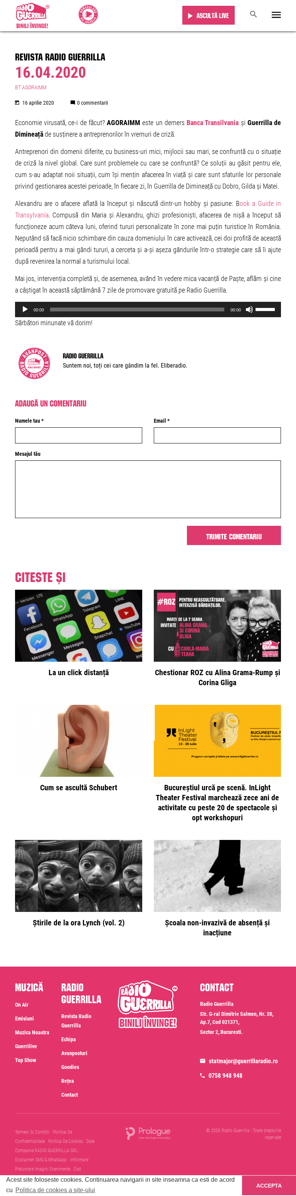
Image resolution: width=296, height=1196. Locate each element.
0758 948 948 (225, 1075)
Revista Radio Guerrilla (60, 55)
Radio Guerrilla (83, 355)
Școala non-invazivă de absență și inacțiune (217, 927)
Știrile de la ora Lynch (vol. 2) (78, 922)
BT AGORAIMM (30, 87)
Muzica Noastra (32, 1032)
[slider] (266, 309)
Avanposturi (74, 1053)
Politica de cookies (65, 1141)
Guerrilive (26, 1046)
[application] (148, 309)
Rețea (67, 1081)
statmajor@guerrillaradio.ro (243, 1061)
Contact (69, 1095)
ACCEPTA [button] (269, 1186)
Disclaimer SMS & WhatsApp (41, 1160)
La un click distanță (79, 672)
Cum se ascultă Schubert (78, 787)
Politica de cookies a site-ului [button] (55, 1190)
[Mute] (249, 309)
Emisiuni (24, 1018)
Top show (25, 1060)
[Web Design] (148, 1133)
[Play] (25, 309)
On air (22, 1005)
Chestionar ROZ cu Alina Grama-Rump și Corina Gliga (217, 677)
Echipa (68, 1039)
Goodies (70, 1067)
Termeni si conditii (32, 1132)
